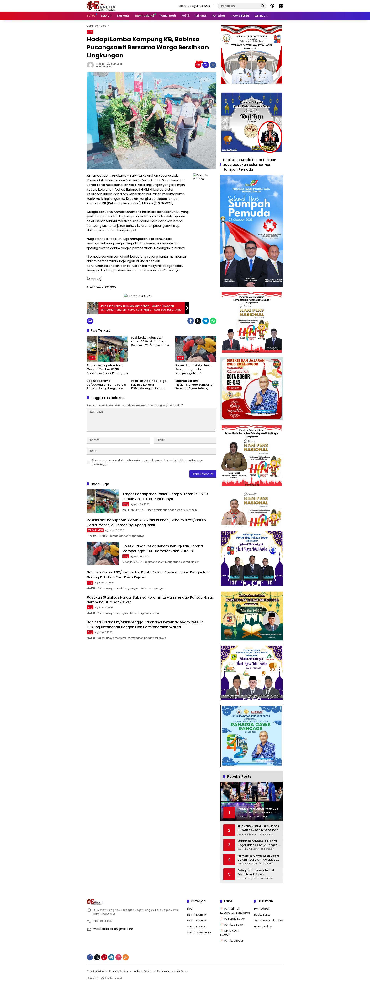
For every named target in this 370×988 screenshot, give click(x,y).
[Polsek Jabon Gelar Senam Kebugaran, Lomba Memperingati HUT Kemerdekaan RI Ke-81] (195, 349)
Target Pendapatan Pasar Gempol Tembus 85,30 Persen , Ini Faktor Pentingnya (107, 369)
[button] (262, 6)
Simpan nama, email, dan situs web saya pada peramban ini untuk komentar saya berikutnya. (147, 462)
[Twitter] (198, 321)
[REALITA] (101, 6)
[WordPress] (111, 957)
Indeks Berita (262, 914)
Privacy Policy (263, 926)
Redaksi (100, 64)
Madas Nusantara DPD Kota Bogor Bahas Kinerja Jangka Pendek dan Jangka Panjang (258, 843)
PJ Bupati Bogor (234, 919)
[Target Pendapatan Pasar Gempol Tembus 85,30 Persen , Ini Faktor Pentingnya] (107, 349)
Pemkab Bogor (234, 924)
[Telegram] (205, 321)
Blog (90, 31)
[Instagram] (118, 957)
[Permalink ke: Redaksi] (91, 65)
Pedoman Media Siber (268, 920)
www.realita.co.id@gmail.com (113, 929)
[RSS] (126, 957)
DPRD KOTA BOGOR (229, 933)
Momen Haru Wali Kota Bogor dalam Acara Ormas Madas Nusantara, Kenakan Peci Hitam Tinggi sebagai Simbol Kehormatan (258, 858)
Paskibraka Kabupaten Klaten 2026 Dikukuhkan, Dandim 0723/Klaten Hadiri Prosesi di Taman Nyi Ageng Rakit (150, 341)
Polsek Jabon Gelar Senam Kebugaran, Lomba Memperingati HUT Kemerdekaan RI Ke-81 (194, 369)
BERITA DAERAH (196, 914)
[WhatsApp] (213, 321)
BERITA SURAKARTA (199, 932)
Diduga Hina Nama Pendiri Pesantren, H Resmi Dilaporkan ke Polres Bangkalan (256, 872)
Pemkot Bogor (233, 940)
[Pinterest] (104, 957)
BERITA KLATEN (95, 530)
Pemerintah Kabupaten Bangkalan (235, 911)
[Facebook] (190, 321)
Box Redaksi (261, 908)
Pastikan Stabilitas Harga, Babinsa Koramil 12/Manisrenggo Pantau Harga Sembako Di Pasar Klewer (149, 384)
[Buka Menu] (280, 5)
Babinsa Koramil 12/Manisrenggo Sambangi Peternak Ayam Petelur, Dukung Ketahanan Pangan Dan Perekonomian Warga (194, 384)
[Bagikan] (213, 65)
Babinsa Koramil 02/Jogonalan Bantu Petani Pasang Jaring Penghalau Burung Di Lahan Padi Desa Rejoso (106, 384)
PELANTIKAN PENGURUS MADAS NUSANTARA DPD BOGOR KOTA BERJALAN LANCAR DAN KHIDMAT (259, 828)
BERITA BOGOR (196, 920)
